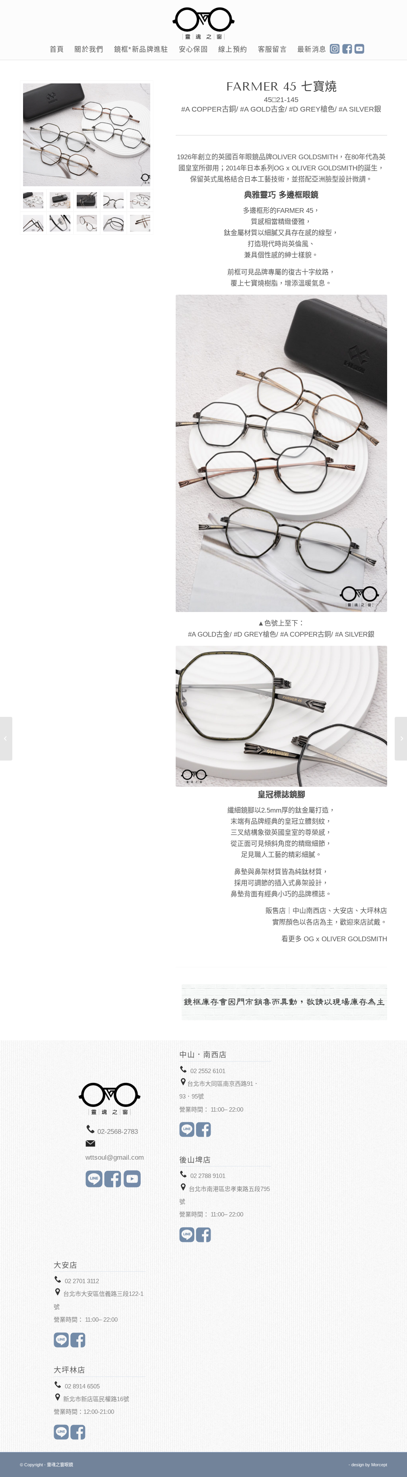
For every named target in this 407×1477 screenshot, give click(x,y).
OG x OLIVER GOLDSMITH (345, 939)
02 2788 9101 (207, 1175)
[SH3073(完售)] (6, 739)
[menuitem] (57, 50)
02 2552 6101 (207, 1071)
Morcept (379, 1464)
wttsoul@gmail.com (114, 1157)
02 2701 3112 (82, 1281)
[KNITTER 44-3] (401, 739)
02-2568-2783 (117, 1131)
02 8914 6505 (82, 1386)
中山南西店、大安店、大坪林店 (340, 911)
